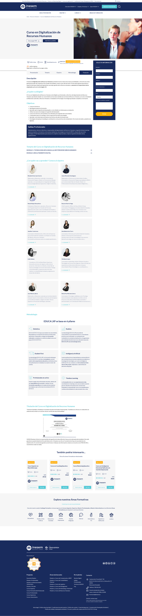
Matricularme (50, 41)
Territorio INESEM (79, 584)
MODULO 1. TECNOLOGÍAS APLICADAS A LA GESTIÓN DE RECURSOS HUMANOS (51, 150)
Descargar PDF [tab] (32, 41)
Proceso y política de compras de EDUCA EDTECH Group (82, 609)
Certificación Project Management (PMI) (83, 1)
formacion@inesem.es (94, 594)
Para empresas (98, 1)
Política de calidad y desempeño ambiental (55, 609)
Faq (75, 586)
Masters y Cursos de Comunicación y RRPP (61, 578)
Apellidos (98, 73)
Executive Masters (31, 578)
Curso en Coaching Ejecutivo (59, 466)
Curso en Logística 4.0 (68, 1)
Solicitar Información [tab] (109, 6)
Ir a (31, 187)
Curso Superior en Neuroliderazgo (33, 467)
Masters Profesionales (32, 580)
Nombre (98, 67)
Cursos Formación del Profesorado (35, 590)
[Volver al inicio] (28, 6)
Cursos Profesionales (32, 593)
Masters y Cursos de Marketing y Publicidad (61, 588)
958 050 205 (97, 587)
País (97, 93)
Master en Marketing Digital (54, 1)
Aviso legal (36, 607)
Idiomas (81, 518)
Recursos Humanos (34, 16)
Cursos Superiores (31, 595)
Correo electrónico (100, 87)
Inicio (28, 16)
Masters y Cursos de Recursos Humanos (60, 590)
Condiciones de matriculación (59, 607)
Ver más (42, 487)
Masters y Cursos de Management (58, 586)
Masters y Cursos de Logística (57, 584)
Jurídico (111, 519)
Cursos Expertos (31, 588)
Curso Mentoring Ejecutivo (81, 466)
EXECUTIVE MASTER (45, 13)
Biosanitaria (31, 518)
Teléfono (98, 80)
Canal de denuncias (83, 607)
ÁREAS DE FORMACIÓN (96, 13)
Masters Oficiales (31, 586)
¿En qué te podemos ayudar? (103, 100)
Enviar (104, 114)
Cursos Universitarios (32, 597)
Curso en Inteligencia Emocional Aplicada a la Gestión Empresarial (103, 468)
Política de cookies (73, 607)
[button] (119, 6)
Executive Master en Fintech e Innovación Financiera (34, 1)
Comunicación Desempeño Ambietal (98, 607)
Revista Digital (77, 578)
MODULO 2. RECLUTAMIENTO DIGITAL (39, 153)
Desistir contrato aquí (91, 598)
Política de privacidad (45, 607)
